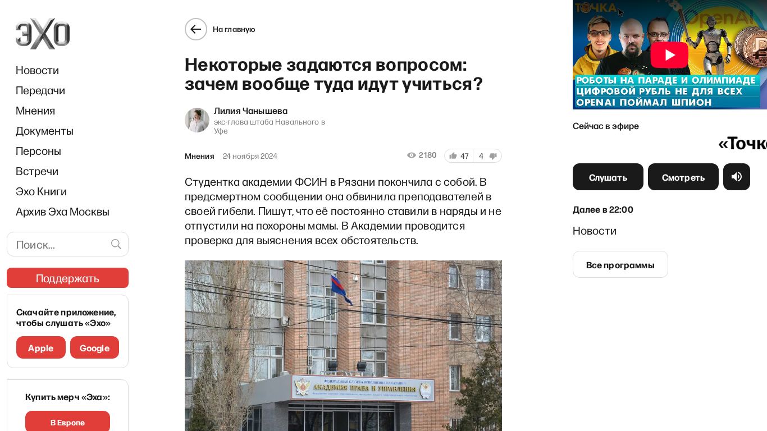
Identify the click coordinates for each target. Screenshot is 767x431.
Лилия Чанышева (250, 110)
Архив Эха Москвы (62, 211)
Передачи (40, 89)
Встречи (37, 170)
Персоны (38, 150)
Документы (45, 130)
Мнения (35, 110)
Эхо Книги (41, 191)
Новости (37, 69)
